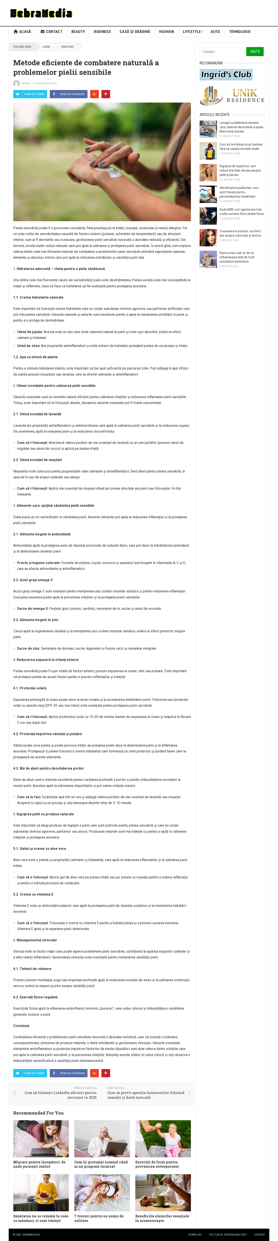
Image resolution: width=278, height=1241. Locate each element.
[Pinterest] (105, 94)
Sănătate (67, 46)
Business (102, 31)
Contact (54, 31)
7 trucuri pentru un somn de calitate (99, 1218)
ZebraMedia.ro (31, 1234)
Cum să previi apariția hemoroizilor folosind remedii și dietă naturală (146, 1095)
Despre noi (195, 1234)
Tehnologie (240, 31)
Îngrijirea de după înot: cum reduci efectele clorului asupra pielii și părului (240, 170)
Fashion (166, 31)
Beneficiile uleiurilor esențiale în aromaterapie (162, 1218)
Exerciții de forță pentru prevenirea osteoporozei (157, 1164)
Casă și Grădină (135, 31)
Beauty (78, 31)
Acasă (24, 31)
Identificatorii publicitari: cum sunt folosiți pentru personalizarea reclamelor (239, 192)
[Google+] (94, 94)
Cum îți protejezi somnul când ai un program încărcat (101, 1164)
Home (46, 46)
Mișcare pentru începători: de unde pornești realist (39, 1164)
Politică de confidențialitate (228, 1234)
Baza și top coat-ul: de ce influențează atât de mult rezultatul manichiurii (237, 257)
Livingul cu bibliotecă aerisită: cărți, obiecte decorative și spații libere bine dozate (241, 127)
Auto (215, 31)
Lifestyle (192, 31)
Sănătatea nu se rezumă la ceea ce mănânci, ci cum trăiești (40, 1218)
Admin (26, 83)
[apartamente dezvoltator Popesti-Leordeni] (232, 105)
